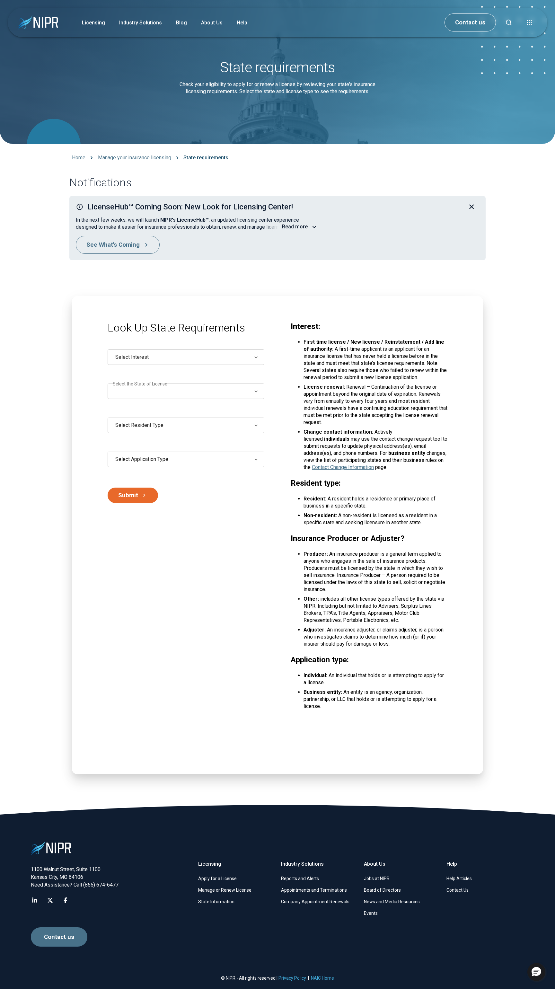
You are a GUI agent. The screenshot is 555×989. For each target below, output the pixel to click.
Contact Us (457, 890)
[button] (529, 22)
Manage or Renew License (224, 890)
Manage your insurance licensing (134, 158)
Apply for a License (217, 878)
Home (78, 158)
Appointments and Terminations (314, 890)
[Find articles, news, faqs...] (508, 22)
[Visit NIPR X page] (50, 900)
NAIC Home (322, 978)
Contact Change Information (343, 467)
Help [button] (242, 23)
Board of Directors (382, 890)
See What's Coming (113, 244)
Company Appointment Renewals (315, 901)
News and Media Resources (392, 901)
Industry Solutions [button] (140, 23)
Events (371, 913)
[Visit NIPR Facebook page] (65, 900)
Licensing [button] (93, 23)
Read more (295, 227)
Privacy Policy (292, 978)
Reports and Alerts (300, 878)
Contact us (470, 22)
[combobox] (186, 357)
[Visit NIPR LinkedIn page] (35, 900)
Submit (128, 495)
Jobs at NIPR (377, 878)
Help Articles (459, 878)
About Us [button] (212, 23)
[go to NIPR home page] (38, 22)
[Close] (471, 206)
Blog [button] (181, 23)
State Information (216, 901)
